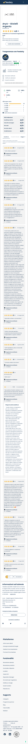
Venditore (6, 137)
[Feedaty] (8, 2)
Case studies (6, 708)
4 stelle (6, 105)
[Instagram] (25, 623)
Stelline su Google (8, 683)
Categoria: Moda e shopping (9, 611)
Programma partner (8, 702)
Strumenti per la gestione (10, 680)
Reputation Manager (8, 677)
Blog (4, 705)
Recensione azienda (8, 662)
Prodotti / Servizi (15, 137)
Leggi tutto (13, 594)
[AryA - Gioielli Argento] (9, 14)
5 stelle (6, 103)
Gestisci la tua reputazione (10, 649)
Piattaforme (6, 689)
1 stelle (6, 111)
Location (5, 671)
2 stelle (6, 109)
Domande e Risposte (8, 668)
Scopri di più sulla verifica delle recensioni (13, 83)
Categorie (5, 699)
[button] (14, 71)
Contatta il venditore (14, 619)
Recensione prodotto (8, 665)
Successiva (18, 576)
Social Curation (7, 686)
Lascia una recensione (14, 44)
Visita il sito (14, 615)
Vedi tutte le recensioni (10, 113)
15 (13, 576)
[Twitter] (10, 623)
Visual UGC (6, 674)
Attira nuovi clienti (8, 643)
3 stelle (6, 107)
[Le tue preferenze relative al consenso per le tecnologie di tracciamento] (25, 741)
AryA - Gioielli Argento (10, 25)
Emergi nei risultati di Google (10, 646)
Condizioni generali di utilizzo (10, 721)
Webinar (5, 711)
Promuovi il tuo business (9, 652)
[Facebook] (3, 623)
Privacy (5, 723)
